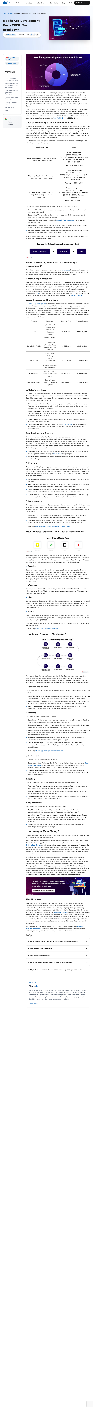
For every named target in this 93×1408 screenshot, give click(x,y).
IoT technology (67, 424)
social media (57, 454)
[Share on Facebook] (34, 34)
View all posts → (34, 1003)
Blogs (10, 13)
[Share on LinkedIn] (31, 34)
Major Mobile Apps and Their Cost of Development (11, 92)
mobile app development (37, 304)
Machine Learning (77, 295)
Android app (66, 270)
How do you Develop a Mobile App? (11, 98)
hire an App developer (60, 912)
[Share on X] (37, 34)
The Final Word (9, 107)
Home (4, 13)
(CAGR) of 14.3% (59, 118)
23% (37, 293)
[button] (58, 941)
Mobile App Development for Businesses (49, 751)
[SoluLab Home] (14, 2)
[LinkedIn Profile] (37, 986)
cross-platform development (65, 220)
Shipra (32, 986)
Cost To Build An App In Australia (46, 629)
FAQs (6, 110)
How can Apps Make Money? (11, 103)
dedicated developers (33, 845)
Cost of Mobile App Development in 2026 (11, 79)
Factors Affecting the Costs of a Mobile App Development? (11, 85)
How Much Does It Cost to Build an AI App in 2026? (52, 526)
